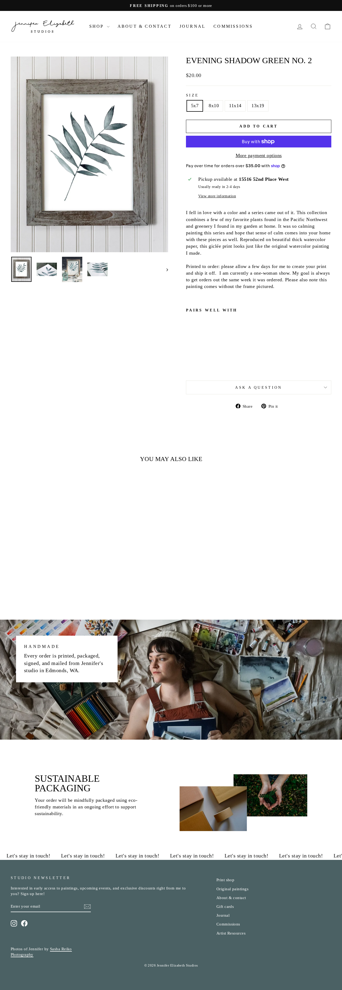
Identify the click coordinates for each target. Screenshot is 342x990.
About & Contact (145, 26)
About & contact (231, 897)
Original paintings (232, 889)
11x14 (235, 105)
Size (192, 95)
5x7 (195, 105)
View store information (217, 196)
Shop (97, 26)
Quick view (48, 563)
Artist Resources (231, 933)
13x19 (257, 105)
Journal (192, 26)
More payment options (259, 155)
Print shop (225, 879)
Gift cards (225, 906)
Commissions (233, 26)
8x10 (214, 105)
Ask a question (258, 387)
